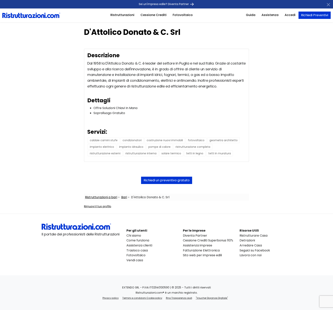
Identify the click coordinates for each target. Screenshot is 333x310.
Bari (124, 197)
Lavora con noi (251, 255)
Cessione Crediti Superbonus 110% (208, 240)
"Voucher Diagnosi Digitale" (212, 298)
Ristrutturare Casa (253, 235)
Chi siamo (133, 235)
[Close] (328, 4)
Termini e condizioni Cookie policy (142, 298)
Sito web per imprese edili (202, 255)
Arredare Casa (251, 245)
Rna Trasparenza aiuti (179, 298)
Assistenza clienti (139, 245)
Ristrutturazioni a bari (101, 197)
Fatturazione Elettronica (201, 250)
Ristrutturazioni (122, 15)
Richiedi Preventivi (314, 15)
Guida (250, 15)
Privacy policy (111, 298)
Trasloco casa (137, 250)
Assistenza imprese (197, 245)
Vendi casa (134, 260)
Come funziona (137, 240)
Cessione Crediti (153, 15)
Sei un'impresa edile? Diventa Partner (164, 4)
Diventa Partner (195, 235)
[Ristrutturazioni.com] (31, 15)
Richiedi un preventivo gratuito (167, 180)
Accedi (290, 15)
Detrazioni (247, 240)
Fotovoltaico (183, 15)
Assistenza (270, 15)
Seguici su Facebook (255, 250)
